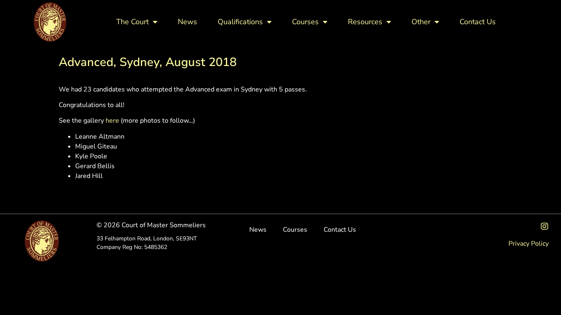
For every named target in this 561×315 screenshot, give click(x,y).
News (187, 22)
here (112, 120)
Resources (365, 22)
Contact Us (478, 22)
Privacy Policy (528, 243)
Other (421, 22)
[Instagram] (544, 226)
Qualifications (240, 22)
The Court (132, 22)
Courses (305, 22)
